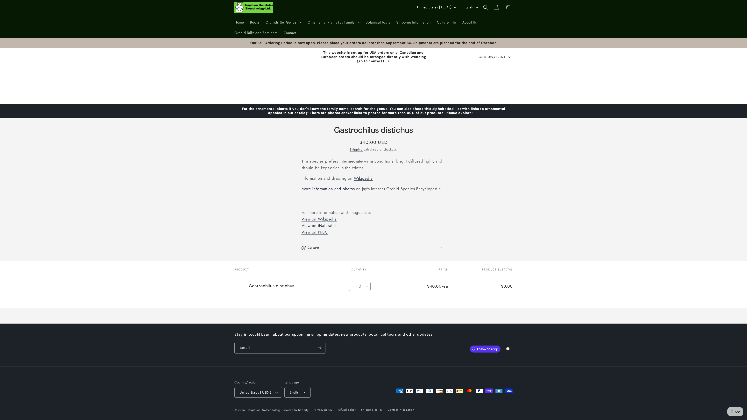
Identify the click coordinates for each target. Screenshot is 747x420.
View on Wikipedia (319, 219)
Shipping (356, 149)
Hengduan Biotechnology (264, 410)
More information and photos (329, 189)
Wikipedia (363, 178)
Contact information (401, 410)
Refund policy (347, 410)
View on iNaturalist (319, 225)
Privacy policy (323, 410)
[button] (284, 22)
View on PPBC (315, 232)
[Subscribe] (319, 348)
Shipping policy (371, 410)
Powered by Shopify (295, 410)
